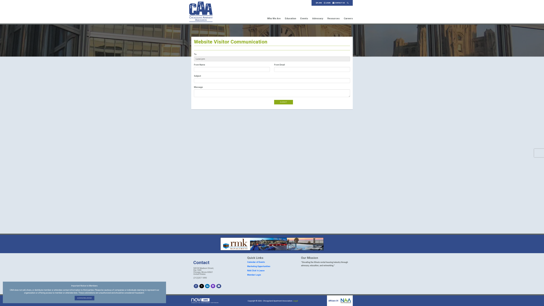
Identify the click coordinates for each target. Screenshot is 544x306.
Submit (283, 102)
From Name (199, 65)
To (195, 54)
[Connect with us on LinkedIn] (207, 286)
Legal (295, 301)
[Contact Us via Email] (219, 286)
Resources (333, 18)
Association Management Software (205, 302)
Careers (348, 18)
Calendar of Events (256, 262)
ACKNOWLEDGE (84, 298)
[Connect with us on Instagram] (213, 286)
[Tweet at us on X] (201, 286)
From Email (279, 65)
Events (304, 18)
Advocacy (317, 18)
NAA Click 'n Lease (255, 270)
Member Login (254, 275)
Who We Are (274, 18)
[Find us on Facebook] (196, 286)
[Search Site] (347, 3)
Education (290, 18)
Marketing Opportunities (258, 266)
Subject (197, 76)
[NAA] (345, 301)
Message (198, 87)
